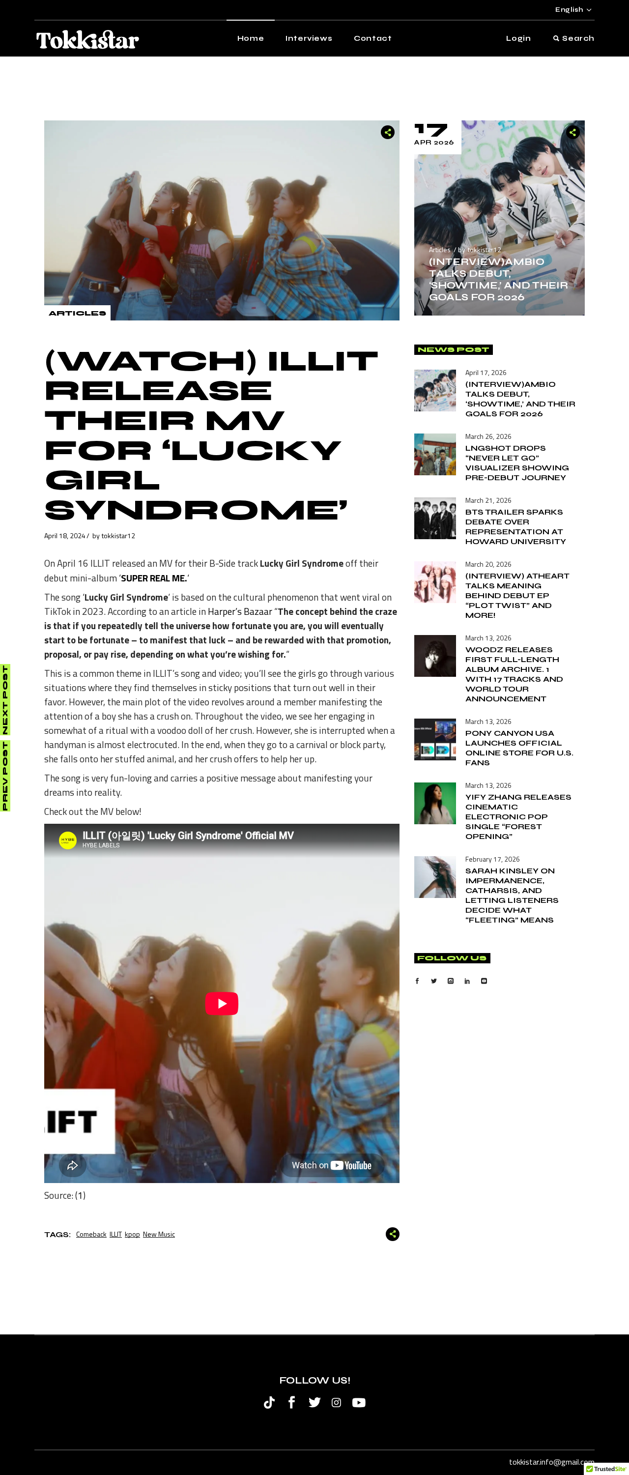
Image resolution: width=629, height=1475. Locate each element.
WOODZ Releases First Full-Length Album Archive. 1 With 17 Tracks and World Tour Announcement (514, 674)
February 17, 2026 (492, 859)
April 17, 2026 (486, 372)
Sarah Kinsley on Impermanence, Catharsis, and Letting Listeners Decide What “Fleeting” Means (512, 895)
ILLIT (116, 1234)
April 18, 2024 (65, 535)
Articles (77, 313)
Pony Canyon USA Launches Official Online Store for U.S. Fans (519, 747)
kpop (132, 1234)
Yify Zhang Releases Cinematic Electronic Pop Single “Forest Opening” (518, 816)
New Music (159, 1234)
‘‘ (153, 578)
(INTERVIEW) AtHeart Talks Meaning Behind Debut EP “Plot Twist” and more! (517, 595)
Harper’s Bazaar (240, 611)
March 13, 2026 (488, 638)
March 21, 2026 (488, 500)
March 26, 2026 (488, 436)
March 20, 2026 (488, 564)
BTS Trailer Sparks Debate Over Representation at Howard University (515, 526)
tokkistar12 (118, 535)
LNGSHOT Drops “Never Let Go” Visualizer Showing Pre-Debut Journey (517, 462)
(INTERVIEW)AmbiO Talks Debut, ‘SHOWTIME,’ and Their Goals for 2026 (498, 279)
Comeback (91, 1234)
